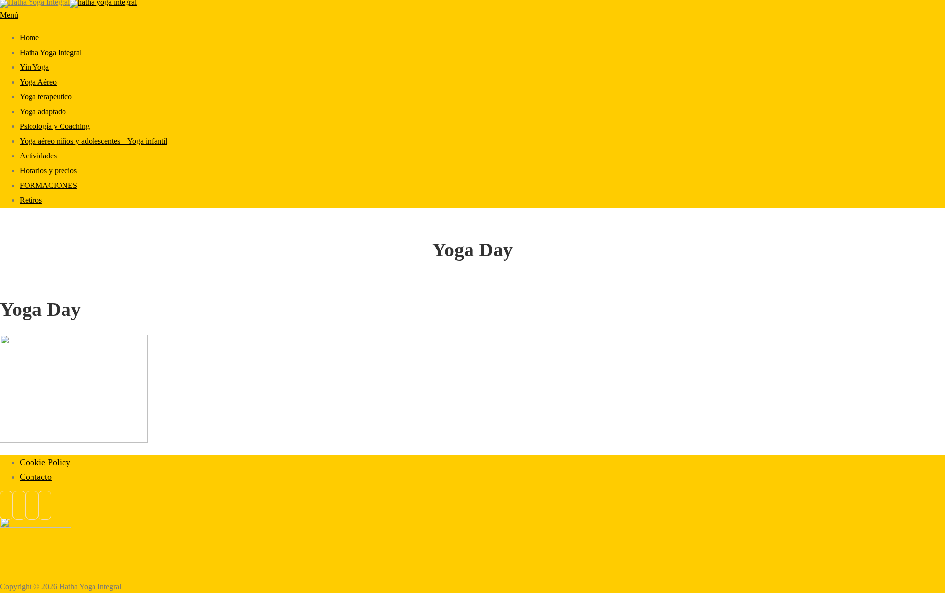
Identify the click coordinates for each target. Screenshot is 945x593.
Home (29, 37)
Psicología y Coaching (55, 126)
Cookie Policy (45, 462)
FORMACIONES (48, 185)
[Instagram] (19, 505)
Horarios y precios (48, 170)
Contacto (36, 477)
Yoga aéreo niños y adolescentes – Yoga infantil (93, 141)
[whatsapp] (32, 505)
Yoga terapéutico (46, 97)
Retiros (31, 200)
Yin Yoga (34, 67)
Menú (9, 15)
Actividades (38, 156)
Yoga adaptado (43, 111)
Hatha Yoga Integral (51, 52)
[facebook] (6, 505)
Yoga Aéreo (38, 82)
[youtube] (44, 505)
